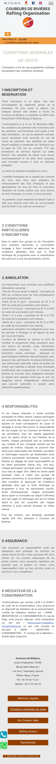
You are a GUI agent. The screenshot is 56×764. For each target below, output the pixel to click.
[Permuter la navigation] (8, 34)
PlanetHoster (28, 742)
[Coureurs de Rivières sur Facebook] (33, 2)
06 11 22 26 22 (12, 3)
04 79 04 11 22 (30, 679)
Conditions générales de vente (28, 709)
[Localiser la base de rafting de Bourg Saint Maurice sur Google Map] (26, 2)
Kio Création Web (28, 720)
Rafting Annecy (28, 731)
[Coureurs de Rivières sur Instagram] (40, 2)
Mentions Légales (28, 698)
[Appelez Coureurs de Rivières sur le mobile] (3, 734)
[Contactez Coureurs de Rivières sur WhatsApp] (3, 745)
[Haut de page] (51, 759)
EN (51, 3)
